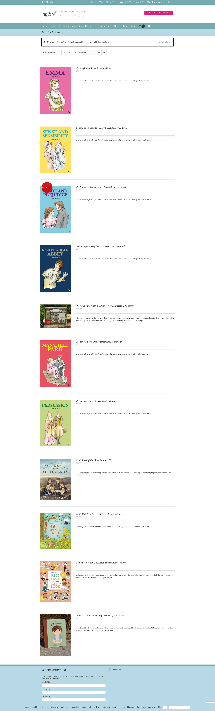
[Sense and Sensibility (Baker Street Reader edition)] (55, 127)
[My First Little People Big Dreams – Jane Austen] (55, 615)
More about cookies (179, 707)
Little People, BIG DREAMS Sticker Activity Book (101, 562)
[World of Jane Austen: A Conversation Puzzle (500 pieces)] (55, 305)
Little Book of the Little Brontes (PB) (94, 460)
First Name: (46, 689)
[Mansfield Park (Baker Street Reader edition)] (55, 341)
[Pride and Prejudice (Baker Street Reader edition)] (55, 187)
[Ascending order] (69, 52)
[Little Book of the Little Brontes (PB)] (55, 460)
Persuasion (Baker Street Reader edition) (96, 401)
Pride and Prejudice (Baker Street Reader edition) (101, 187)
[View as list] (104, 52)
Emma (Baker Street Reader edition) (94, 68)
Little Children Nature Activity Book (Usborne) (100, 514)
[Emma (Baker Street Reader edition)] (55, 68)
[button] (149, 26)
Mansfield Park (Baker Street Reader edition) (99, 341)
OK (165, 707)
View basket (166, 42)
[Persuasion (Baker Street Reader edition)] (55, 401)
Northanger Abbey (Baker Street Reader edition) (100, 246)
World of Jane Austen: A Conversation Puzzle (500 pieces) (105, 305)
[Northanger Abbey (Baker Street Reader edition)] (55, 246)
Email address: (47, 682)
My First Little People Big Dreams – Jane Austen (100, 615)
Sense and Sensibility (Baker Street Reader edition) (101, 127)
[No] (212, 707)
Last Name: (46, 696)
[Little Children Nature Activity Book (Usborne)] (55, 514)
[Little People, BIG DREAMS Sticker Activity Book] (55, 562)
